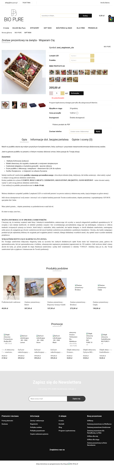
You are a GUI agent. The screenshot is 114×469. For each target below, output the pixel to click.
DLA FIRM (81, 28)
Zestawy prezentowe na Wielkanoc (99, 424)
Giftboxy (90, 421)
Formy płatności (7, 421)
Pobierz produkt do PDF (61, 125)
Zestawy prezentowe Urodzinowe (98, 427)
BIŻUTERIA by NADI (64, 28)
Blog (60, 427)
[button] (10, 416)
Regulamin (34, 424)
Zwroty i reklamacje (37, 421)
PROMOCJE (92, 28)
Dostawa (5, 424)
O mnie (6, 28)
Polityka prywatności (37, 431)
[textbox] (80, 56)
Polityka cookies (36, 427)
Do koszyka (75, 93)
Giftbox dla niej (92, 436)
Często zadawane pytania (39, 434)
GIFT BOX (48, 28)
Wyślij (98, 131)
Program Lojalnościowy (67, 431)
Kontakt (61, 424)
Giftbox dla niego (93, 439)
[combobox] (82, 56)
